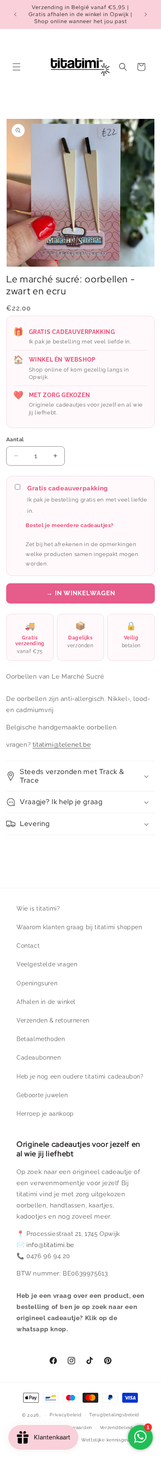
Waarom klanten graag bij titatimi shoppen (79, 927)
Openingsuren (37, 983)
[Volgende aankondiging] (146, 14)
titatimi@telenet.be (62, 744)
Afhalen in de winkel (46, 1002)
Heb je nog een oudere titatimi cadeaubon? (80, 1076)
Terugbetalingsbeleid (114, 1415)
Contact (28, 945)
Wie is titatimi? (38, 908)
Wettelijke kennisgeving (109, 1440)
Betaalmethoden (41, 1039)
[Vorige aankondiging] (15, 14)
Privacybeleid (65, 1415)
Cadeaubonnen (39, 1057)
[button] (16, 67)
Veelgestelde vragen (47, 964)
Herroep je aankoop (45, 1113)
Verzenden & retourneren (53, 1020)
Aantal (15, 439)
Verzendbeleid (116, 1427)
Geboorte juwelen (42, 1095)
